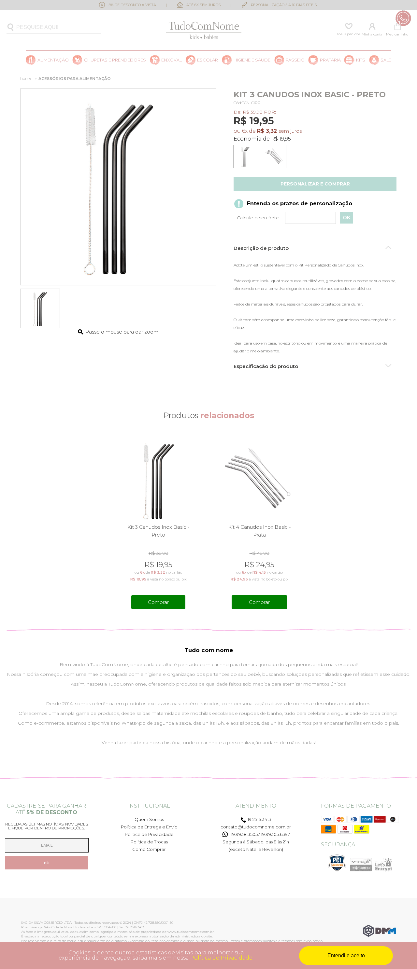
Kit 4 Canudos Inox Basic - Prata (259, 531)
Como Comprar (149, 849)
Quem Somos (149, 819)
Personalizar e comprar (315, 184)
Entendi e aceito (346, 955)
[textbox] (54, 27)
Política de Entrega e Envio (149, 826)
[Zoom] (40, 308)
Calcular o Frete (289, 218)
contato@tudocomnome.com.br (256, 826)
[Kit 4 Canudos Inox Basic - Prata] (276, 158)
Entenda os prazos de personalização (299, 203)
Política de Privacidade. (221, 958)
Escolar (207, 60)
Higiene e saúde (252, 60)
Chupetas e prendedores (115, 60)
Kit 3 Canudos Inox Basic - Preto (158, 531)
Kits (360, 60)
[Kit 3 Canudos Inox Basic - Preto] (247, 158)
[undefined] (118, 187)
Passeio (295, 60)
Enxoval (171, 60)
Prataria (330, 60)
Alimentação (53, 60)
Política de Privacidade (149, 834)
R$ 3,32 (267, 131)
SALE (386, 60)
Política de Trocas (149, 841)
